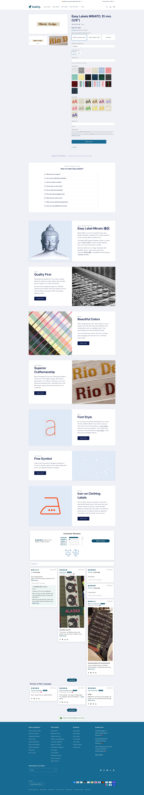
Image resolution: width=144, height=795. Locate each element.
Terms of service (60, 789)
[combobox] (93, 123)
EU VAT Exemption (34, 747)
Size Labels (76, 742)
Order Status (32, 739)
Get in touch (32, 752)
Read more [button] (34, 580)
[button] (74, 7)
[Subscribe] (55, 770)
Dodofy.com (35, 789)
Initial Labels (76, 739)
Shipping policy (68, 789)
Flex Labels (100, 430)
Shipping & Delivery (34, 736)
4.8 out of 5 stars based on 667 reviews (80, 156)
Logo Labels (104, 426)
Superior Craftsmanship (57, 739)
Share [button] (74, 147)
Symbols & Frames (56, 755)
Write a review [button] (100, 541)
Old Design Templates (57, 747)
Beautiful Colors (55, 733)
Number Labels (77, 744)
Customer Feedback (56, 742)
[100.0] (68, 552)
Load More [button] (72, 680)
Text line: (74, 57)
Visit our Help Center (35, 731)
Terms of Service (56, 758)
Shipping (74, 30)
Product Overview (34, 733)
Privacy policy (51, 789)
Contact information (78, 789)
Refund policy (55, 761)
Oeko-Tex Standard (34, 744)
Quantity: (77, 43)
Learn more (40, 298)
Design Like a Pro (56, 736)
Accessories (76, 747)
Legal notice (88, 789)
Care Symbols (55, 752)
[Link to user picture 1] (71, 602)
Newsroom (32, 750)
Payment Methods (34, 742)
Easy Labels (76, 731)
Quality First (54, 731)
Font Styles (54, 750)
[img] (35, 570)
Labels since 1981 (56, 744)
